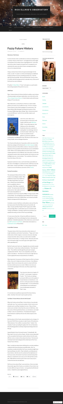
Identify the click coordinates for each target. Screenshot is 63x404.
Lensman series (49, 177)
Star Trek (51, 200)
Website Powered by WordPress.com (17, 401)
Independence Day (45, 167)
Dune (49, 153)
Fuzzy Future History (20, 48)
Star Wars (46, 202)
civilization (50, 148)
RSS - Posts (44, 225)
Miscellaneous (45, 110)
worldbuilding (49, 208)
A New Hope (47, 139)
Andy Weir (44, 139)
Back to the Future (47, 144)
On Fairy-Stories (51, 184)
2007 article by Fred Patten (15, 221)
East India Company (29, 145)
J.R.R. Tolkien (51, 170)
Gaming (44, 100)
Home (10, 27)
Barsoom (53, 144)
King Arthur (50, 175)
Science (44, 123)
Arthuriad (47, 143)
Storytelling (44, 127)
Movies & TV (45, 113)
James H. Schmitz (51, 171)
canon (47, 146)
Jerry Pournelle (49, 173)
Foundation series (46, 158)
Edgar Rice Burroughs (46, 155)
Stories (28, 27)
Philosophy (44, 120)
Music (43, 116)
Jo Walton (46, 175)
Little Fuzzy (33, 122)
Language (44, 103)
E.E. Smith (52, 153)
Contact (51, 27)
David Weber (49, 151)
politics (54, 186)
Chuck (47, 148)
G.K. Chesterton (48, 160)
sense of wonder (50, 198)
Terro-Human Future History (15, 98)
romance (45, 194)
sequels (43, 200)
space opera (47, 200)
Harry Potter (53, 163)
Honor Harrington (46, 165)
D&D (54, 149)
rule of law (48, 196)
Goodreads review (12, 223)
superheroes (52, 202)
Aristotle (49, 141)
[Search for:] (49, 216)
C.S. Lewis (44, 146)
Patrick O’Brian (50, 186)
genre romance (49, 162)
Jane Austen (44, 173)
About (10, 30)
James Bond (45, 172)
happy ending (47, 163)
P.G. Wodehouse (45, 186)
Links (45, 27)
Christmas (43, 148)
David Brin (44, 151)
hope (51, 165)
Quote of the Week (18, 27)
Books (43, 96)
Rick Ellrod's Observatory (31, 10)
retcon (43, 188)
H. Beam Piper (15, 85)
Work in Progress (37, 27)
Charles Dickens (51, 146)
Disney (46, 153)
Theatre (44, 130)
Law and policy (45, 106)
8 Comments (21, 51)
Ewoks (31, 167)
